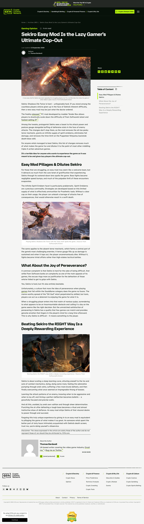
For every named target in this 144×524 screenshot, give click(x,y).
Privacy (72, 498)
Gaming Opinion (29, 28)
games (24, 291)
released (35, 114)
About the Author (46, 441)
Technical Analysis (92, 482)
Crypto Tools (90, 489)
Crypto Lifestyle (111, 482)
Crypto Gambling (132, 482)
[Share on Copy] (119, 71)
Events (108, 485)
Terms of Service (83, 498)
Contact (64, 498)
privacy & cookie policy (16, 515)
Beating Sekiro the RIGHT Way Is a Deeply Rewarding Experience (110, 110)
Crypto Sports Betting (133, 485)
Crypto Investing (92, 485)
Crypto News (70, 478)
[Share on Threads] (102, 71)
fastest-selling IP (29, 120)
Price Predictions (92, 478)
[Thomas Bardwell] (29, 448)
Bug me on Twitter (54, 450)
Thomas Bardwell (36, 53)
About (58, 498)
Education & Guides (113, 478)
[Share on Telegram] (112, 71)
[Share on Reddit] (105, 71)
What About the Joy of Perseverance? (107, 102)
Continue (15, 520)
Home (23, 22)
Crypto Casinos (131, 478)
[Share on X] (99, 71)
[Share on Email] (116, 71)
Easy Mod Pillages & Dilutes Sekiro (110, 96)
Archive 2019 (33, 22)
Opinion (68, 482)
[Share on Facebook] (109, 71)
